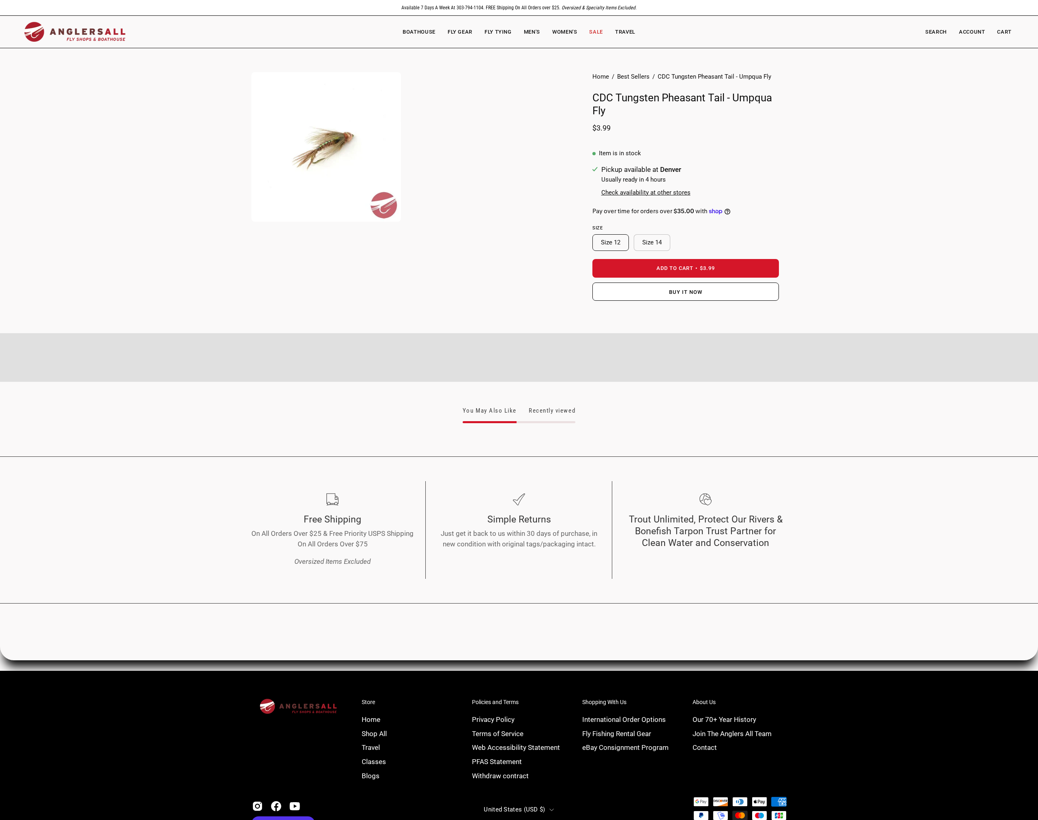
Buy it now (685, 292)
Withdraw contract (500, 775)
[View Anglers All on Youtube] (295, 806)
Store (368, 702)
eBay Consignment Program (625, 747)
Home (600, 76)
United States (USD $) (514, 809)
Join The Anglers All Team (732, 733)
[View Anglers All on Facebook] (276, 806)
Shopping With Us (604, 702)
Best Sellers (633, 76)
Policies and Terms (495, 702)
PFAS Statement (497, 761)
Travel (371, 747)
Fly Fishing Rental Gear (616, 733)
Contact (705, 747)
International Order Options (624, 719)
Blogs (371, 775)
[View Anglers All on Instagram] (257, 806)
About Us (704, 702)
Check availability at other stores (646, 192)
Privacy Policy (493, 719)
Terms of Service (497, 733)
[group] (519, 7)
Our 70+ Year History (724, 719)
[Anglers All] (75, 32)
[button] (564, 32)
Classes (374, 761)
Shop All (374, 733)
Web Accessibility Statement (516, 747)
